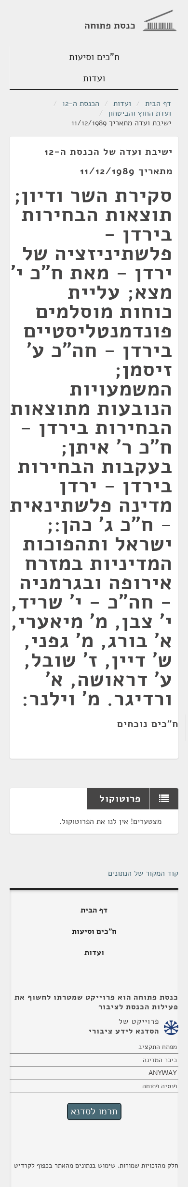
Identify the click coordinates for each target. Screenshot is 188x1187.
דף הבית (158, 103)
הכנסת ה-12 (80, 103)
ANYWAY (162, 1073)
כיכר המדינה (160, 1060)
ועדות (94, 78)
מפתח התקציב (157, 1046)
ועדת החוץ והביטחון (139, 113)
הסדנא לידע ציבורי (124, 1031)
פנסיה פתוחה (159, 1086)
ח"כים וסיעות (94, 56)
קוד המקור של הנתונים (143, 873)
